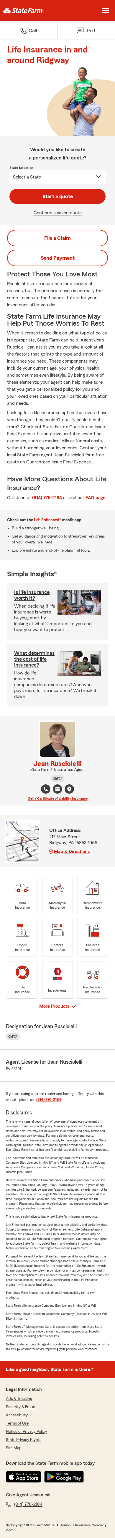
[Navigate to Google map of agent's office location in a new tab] (69, 789)
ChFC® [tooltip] (57, 778)
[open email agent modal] (57, 789)
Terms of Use (17, 1423)
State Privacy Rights (23, 1440)
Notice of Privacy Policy (26, 1432)
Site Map (14, 1448)
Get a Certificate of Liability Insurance (58, 798)
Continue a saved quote (58, 212)
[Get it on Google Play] (64, 1477)
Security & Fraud (20, 1407)
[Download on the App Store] (23, 1477)
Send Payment (58, 258)
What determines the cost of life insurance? (34, 658)
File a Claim (57, 238)
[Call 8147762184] (45, 789)
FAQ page (95, 497)
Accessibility (17, 1415)
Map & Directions (72, 851)
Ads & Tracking (19, 1399)
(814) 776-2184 (47, 497)
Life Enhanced (46, 520)
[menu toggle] (105, 11)
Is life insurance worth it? (32, 595)
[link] (29, 10)
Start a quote (57, 196)
